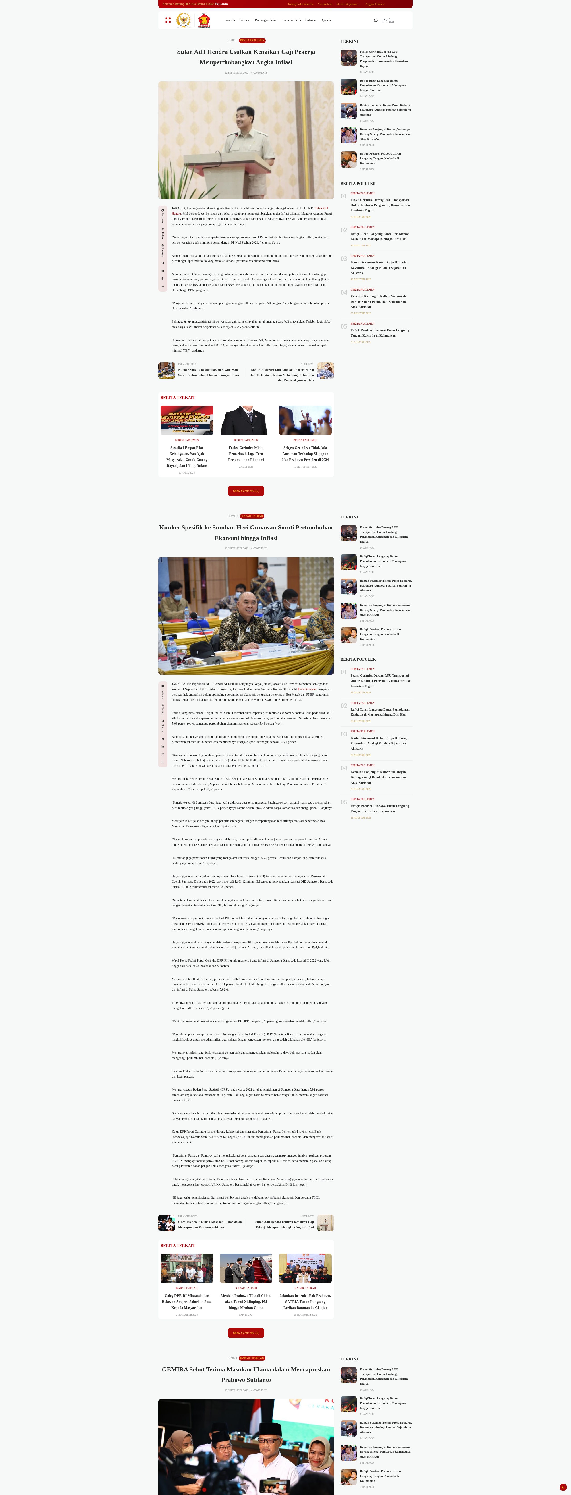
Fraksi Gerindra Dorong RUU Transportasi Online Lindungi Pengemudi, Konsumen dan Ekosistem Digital (381, 205)
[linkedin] (162, 271)
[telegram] (162, 263)
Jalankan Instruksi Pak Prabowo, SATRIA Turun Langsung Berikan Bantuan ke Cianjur (305, 1302)
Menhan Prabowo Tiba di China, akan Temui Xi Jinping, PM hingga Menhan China (246, 1302)
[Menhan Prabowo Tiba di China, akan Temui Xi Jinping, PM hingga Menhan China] (246, 1268)
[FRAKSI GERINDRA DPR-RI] (196, 20)
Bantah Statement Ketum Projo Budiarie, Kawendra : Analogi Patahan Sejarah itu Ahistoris (386, 110)
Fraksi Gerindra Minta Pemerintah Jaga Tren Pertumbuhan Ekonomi (246, 454)
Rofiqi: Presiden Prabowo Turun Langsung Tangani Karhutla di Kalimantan (380, 158)
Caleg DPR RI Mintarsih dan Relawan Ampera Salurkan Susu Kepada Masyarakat (187, 1302)
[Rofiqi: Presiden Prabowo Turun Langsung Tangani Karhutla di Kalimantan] (349, 159)
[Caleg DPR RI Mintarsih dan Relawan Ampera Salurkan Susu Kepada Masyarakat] (187, 1268)
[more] (163, 286)
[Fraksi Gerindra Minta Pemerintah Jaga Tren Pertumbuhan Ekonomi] (246, 420)
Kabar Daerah (252, 516)
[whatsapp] (162, 278)
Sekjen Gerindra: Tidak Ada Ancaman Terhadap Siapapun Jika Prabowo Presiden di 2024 (305, 454)
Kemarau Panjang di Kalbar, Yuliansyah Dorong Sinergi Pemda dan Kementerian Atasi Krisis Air (385, 134)
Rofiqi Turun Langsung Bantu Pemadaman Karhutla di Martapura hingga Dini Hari (383, 85)
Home (231, 40)
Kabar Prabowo (252, 1358)
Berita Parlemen (252, 40)
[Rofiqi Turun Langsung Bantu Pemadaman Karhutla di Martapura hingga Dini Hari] (349, 87)
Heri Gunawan (307, 689)
